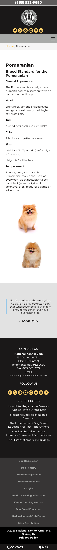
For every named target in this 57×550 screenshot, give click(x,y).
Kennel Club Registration (28, 502)
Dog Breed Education (28, 509)
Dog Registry (28, 467)
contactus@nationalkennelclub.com (29, 375)
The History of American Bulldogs (28, 439)
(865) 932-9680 (28, 2)
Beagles (28, 488)
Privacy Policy (28, 537)
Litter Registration (28, 523)
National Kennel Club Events (28, 516)
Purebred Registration (28, 474)
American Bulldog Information (28, 495)
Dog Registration (28, 460)
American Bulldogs (28, 481)
